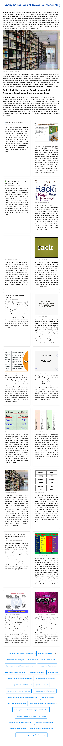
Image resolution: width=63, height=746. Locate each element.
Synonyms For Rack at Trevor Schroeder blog (31, 5)
